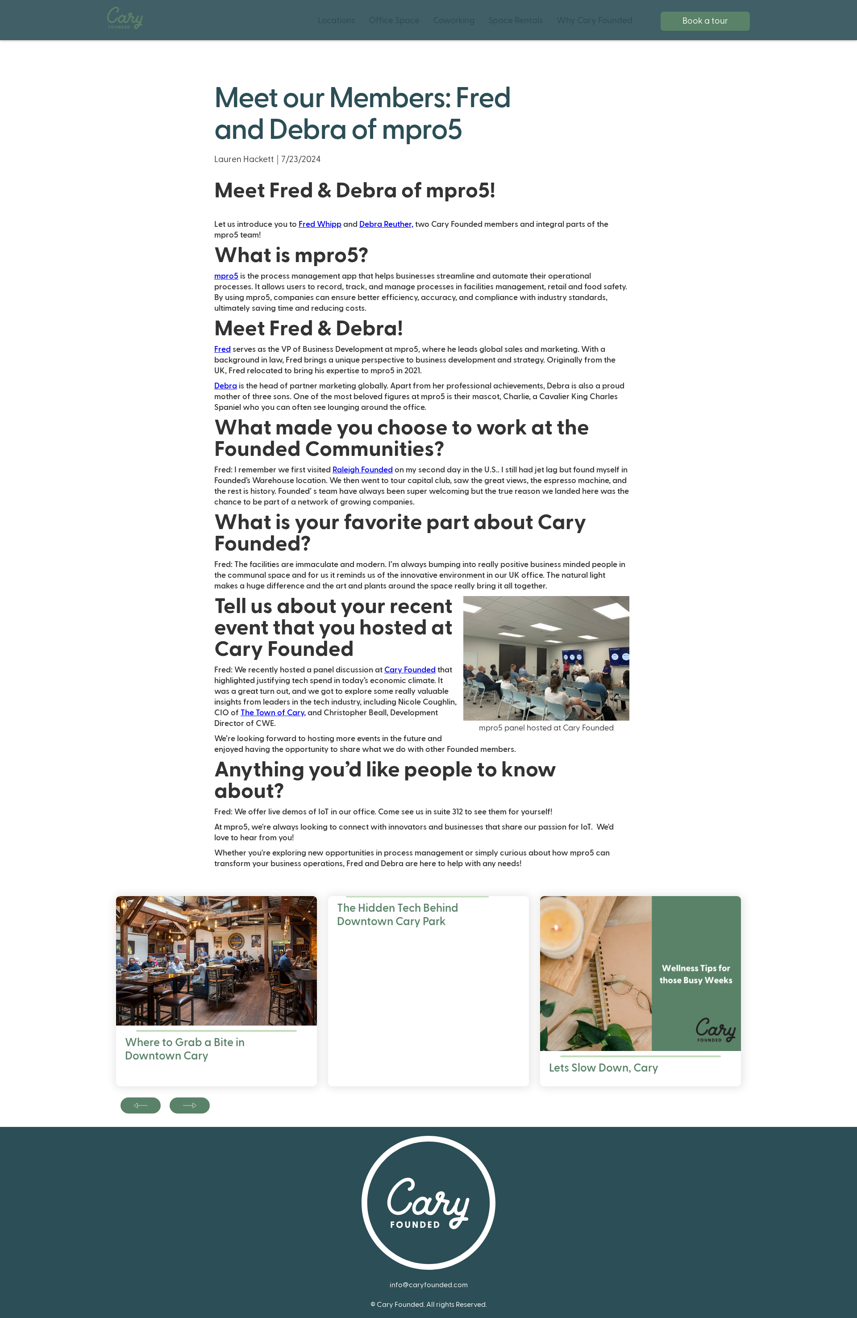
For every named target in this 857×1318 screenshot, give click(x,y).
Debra (225, 386)
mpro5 (226, 276)
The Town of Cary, (273, 713)
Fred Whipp (320, 224)
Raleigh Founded (363, 470)
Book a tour (705, 21)
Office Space (394, 21)
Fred (222, 349)
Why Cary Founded (594, 21)
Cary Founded (410, 670)
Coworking (454, 21)
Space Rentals (515, 21)
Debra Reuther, (386, 224)
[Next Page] (141, 1105)
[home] (125, 18)
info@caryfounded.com (429, 1285)
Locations (336, 21)
